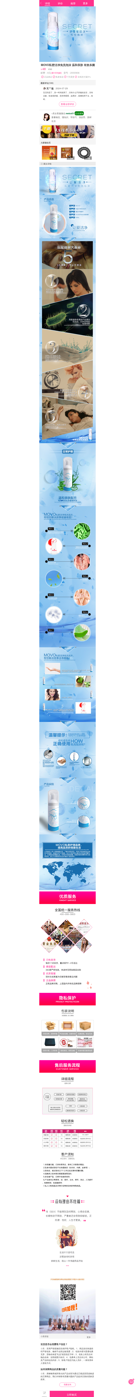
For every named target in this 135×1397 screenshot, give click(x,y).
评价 (60, 3)
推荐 (73, 3)
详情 (47, 3)
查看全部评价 (67, 104)
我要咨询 (67, 1385)
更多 (85, 3)
